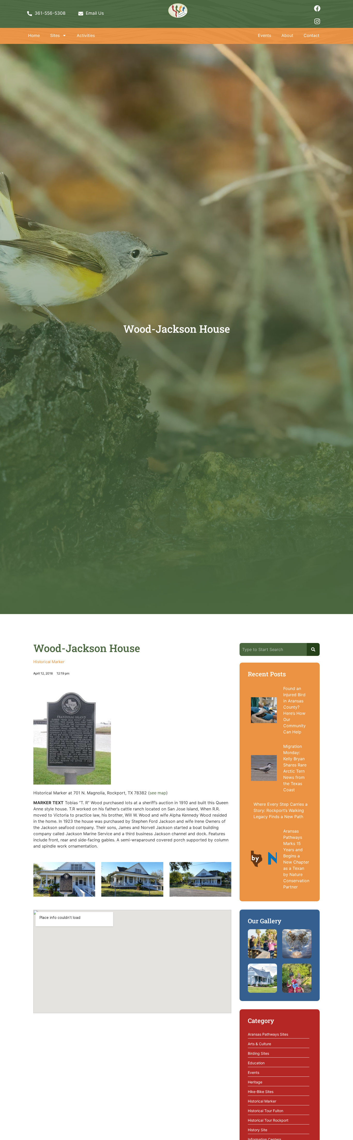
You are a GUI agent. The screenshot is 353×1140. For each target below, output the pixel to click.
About (287, 35)
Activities (86, 35)
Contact (311, 35)
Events (264, 35)
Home (34, 35)
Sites (55, 35)
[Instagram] (317, 21)
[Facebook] (317, 8)
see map (158, 792)
